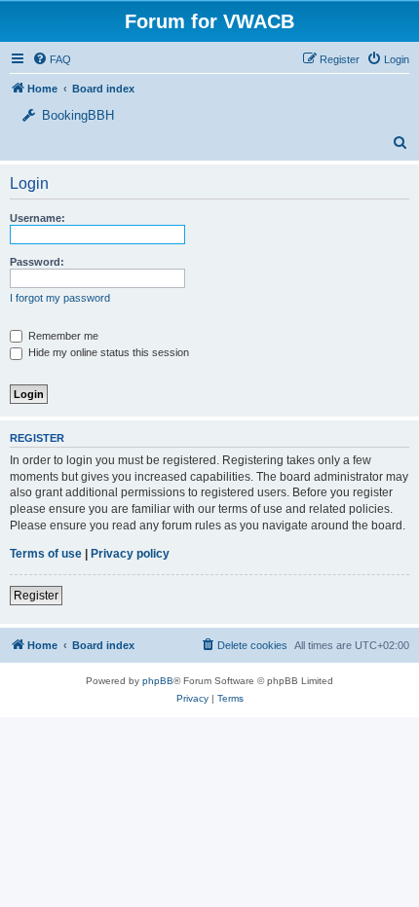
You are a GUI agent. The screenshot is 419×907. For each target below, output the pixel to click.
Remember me (61, 336)
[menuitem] (387, 59)
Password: (37, 262)
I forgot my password (60, 298)
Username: (37, 218)
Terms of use (46, 554)
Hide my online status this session (107, 352)
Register (36, 595)
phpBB (157, 680)
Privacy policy (130, 554)
